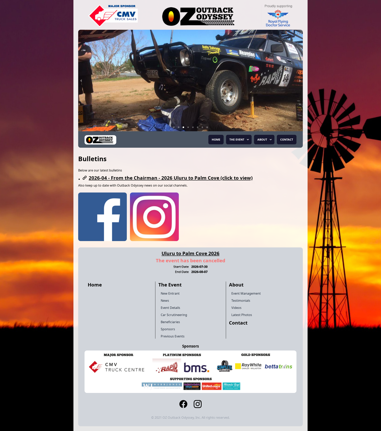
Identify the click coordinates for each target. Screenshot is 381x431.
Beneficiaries (170, 322)
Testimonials (240, 300)
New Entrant (170, 293)
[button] (174, 127)
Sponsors (168, 329)
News (165, 300)
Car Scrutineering (174, 315)
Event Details (170, 308)
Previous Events (173, 336)
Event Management (246, 293)
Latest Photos (241, 315)
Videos (236, 308)
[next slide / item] (300, 80)
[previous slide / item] (81, 80)
